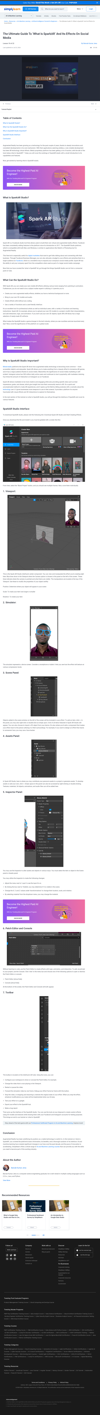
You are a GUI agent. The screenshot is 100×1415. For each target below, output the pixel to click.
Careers (27, 1252)
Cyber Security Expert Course (45, 1316)
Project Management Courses (13, 1349)
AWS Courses (49, 1356)
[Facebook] (7, 1255)
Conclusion (7, 139)
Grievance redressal (31, 1260)
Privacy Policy (52, 1382)
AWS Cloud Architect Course (19, 1319)
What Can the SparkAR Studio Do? (15, 127)
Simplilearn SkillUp (63, 1249)
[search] (41, 9)
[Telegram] (11, 1258)
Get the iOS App (85, 1255)
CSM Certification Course (36, 1330)
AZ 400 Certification (47, 1332)
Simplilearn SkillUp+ (64, 1270)
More (79, 9)
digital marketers (34, 256)
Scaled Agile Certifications (47, 1354)
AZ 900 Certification (10, 1332)
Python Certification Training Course (30, 1337)
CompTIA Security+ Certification (29, 1332)
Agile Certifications (65, 1349)
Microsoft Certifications (62, 1356)
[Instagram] (14, 1258)
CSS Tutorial (28, 1373)
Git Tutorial (79, 1370)
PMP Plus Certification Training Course (16, 1314)
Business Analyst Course (64, 1316)
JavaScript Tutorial (22, 1370)
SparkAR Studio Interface (11, 135)
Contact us (28, 1263)
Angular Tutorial (45, 1370)
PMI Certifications (20, 1356)
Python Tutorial (9, 1370)
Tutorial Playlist (6, 109)
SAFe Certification (62, 1332)
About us (28, 1249)
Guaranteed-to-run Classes (64, 1274)
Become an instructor (48, 1249)
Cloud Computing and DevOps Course (42, 1302)
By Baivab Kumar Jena (89, 43)
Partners (61, 1281)
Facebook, (19, 261)
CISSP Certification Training (78, 1332)
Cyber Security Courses (18, 1351)
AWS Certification (74, 1330)
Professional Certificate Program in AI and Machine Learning (52, 1123)
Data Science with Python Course (56, 1330)
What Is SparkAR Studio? (11, 123)
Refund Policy (64, 1382)
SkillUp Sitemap (63, 1252)
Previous (8, 104)
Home (6, 21)
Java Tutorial (34, 1370)
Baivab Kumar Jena (18, 1168)
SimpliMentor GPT (63, 1260)
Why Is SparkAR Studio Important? (15, 131)
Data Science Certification (54, 1314)
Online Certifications (80, 1349)
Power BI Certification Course (81, 1335)
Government (62, 1284)
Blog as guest (46, 1252)
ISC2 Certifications (63, 1354)
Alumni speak (29, 1257)
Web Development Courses (28, 1354)
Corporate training (63, 1267)
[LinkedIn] (7, 1258)
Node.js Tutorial (57, 1370)
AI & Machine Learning (23, 21)
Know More (18, 184)
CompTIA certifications (35, 1356)
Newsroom (28, 1255)
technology (7, 389)
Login (91, 9)
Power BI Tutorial (16, 1373)
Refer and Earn (11, 1250)
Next (92, 104)
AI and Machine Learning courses (48, 1147)
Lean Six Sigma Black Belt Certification (58, 1335)
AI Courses (75, 1356)
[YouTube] (14, 1255)
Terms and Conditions (38, 1382)
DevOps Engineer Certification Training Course (19, 1316)
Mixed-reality (7, 367)
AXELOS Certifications (78, 1354)
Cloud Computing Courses (33, 1349)
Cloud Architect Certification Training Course (78, 1314)
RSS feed (61, 1257)
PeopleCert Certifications (54, 1351)
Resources (12, 21)
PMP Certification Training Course (15, 1330)
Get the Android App (85, 1250)
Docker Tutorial (69, 1370)
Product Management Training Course (16, 1302)
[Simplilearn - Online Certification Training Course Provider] (12, 9)
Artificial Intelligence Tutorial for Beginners (44, 21)
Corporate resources (64, 1278)
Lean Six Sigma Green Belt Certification (31, 1335)
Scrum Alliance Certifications (73, 1351)
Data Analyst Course (37, 1314)
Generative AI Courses (51, 1349)
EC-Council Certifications (36, 1351)
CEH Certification (87, 1330)
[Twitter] (11, 1255)
